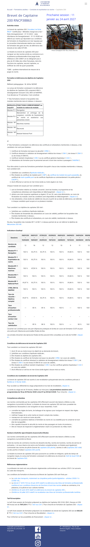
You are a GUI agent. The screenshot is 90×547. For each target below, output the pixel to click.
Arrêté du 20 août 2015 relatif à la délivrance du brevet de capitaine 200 (38, 490)
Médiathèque (67, 527)
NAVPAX (76, 160)
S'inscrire (62, 531)
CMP (44, 175)
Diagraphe (10, 531)
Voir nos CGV (37, 504)
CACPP (14, 179)
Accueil (9, 9)
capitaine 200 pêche (47, 447)
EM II (79, 153)
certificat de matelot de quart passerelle (64, 175)
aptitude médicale (37, 173)
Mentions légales (65, 529)
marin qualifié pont (27, 177)
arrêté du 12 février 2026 (17, 382)
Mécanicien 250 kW (14, 224)
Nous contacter (76, 529)
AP (60, 527)
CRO (36, 158)
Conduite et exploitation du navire (42, 9)
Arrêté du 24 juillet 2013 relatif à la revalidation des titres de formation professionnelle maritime (46, 492)
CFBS (46, 151)
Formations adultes (21, 9)
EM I (64, 153)
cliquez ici (59, 192)
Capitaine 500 (22, 458)
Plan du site (75, 527)
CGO (67, 158)
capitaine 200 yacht (32, 450)
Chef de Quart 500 (72, 456)
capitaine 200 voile (74, 447)
